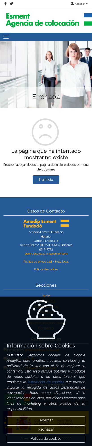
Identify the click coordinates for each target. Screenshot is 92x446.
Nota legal (62, 261)
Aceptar (46, 420)
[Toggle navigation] (6, 37)
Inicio (46, 296)
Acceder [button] (80, 3)
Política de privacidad (37, 261)
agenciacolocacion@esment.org (46, 253)
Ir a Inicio (46, 179)
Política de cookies (46, 269)
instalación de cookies (46, 382)
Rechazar (46, 429)
